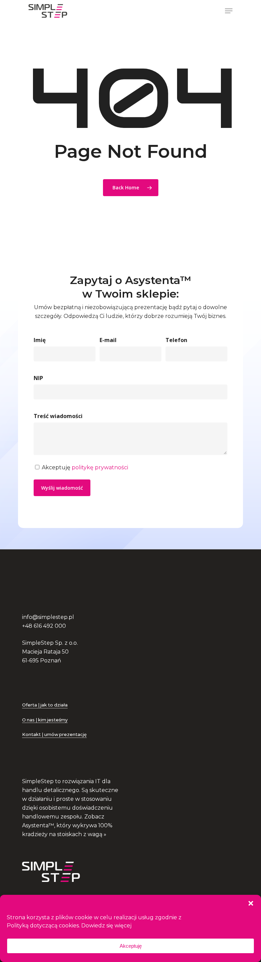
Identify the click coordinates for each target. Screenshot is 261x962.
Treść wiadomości (58, 416)
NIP (38, 378)
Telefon (176, 340)
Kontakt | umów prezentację (54, 734)
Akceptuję (131, 946)
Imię (40, 340)
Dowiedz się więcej (106, 925)
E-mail (108, 340)
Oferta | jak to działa (45, 705)
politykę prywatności (100, 467)
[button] (250, 903)
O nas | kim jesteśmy (45, 719)
